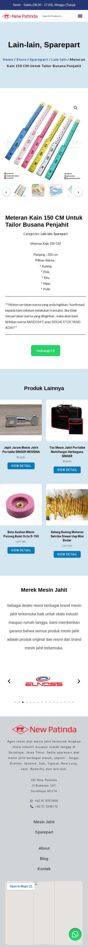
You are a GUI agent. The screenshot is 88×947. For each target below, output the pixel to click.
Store (21, 59)
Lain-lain (24, 44)
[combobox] (56, 16)
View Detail (21, 466)
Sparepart (62, 44)
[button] (80, 16)
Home (8, 59)
